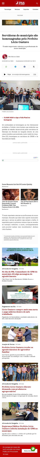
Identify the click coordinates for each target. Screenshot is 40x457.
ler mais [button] (5, 454)
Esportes (26, 9)
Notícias (17, 9)
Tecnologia (7, 9)
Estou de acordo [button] (29, 451)
